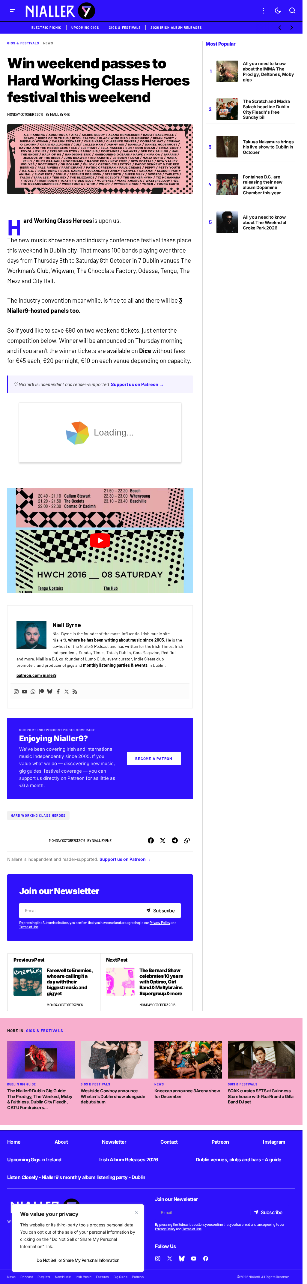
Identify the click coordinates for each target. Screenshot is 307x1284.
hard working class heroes (38, 815)
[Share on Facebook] (151, 841)
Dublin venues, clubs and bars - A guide (239, 1160)
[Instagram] (16, 691)
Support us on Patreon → (137, 384)
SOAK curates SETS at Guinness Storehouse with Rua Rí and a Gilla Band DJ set (261, 1096)
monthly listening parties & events (115, 665)
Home (13, 1142)
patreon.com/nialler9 (36, 675)
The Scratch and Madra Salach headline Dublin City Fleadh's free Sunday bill (266, 109)
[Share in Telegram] (175, 841)
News (48, 43)
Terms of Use (28, 927)
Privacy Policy (160, 922)
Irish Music (83, 1277)
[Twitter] (66, 691)
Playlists (43, 1277)
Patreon (220, 1142)
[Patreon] (41, 691)
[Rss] (75, 691)
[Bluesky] (49, 691)
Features (102, 1277)
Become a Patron (153, 758)
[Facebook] (58, 691)
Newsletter (114, 1142)
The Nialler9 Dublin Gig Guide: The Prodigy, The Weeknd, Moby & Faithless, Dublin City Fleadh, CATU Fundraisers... (39, 1099)
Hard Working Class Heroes (57, 220)
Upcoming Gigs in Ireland (34, 1160)
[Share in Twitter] (163, 841)
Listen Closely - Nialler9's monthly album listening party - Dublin (76, 1177)
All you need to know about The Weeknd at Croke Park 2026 (264, 222)
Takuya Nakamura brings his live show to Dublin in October (268, 147)
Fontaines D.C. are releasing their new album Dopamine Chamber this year (262, 185)
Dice (145, 350)
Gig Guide (120, 1277)
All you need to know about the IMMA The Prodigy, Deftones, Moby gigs (268, 71)
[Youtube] (24, 691)
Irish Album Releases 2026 (128, 1160)
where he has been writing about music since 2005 (116, 639)
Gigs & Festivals (125, 27)
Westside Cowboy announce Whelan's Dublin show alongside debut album (113, 1096)
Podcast (26, 1277)
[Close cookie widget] (136, 1212)
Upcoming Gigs (85, 27)
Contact (169, 1142)
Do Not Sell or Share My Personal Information (78, 1260)
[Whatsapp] (33, 691)
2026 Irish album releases (176, 27)
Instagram (274, 1142)
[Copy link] (187, 841)
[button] (12, 10)
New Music (63, 1277)
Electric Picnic (46, 27)
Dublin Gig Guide (21, 1084)
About (61, 1142)
